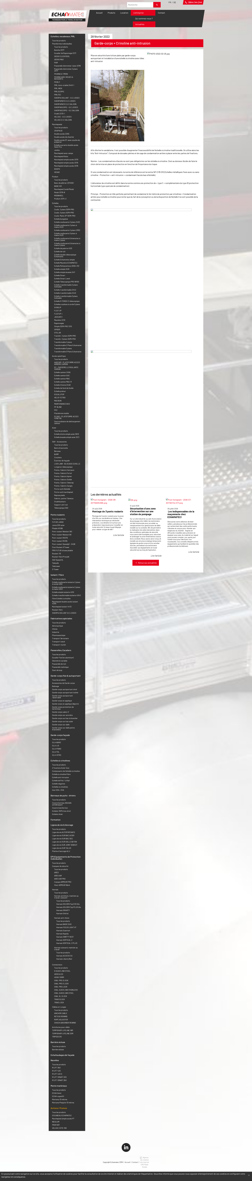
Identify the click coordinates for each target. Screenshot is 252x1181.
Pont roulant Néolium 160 (62, 531)
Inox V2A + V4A (58, 790)
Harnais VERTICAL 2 (64, 940)
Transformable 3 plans (63, 348)
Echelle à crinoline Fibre (61, 774)
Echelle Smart (59, 275)
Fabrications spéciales (61, 618)
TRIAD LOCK (59, 1002)
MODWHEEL (59, 195)
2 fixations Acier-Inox (60, 768)
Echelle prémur (60, 391)
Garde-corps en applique (62, 701)
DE (174, 2)
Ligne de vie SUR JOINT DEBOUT (64, 845)
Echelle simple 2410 (61, 269)
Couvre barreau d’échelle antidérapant (61, 804)
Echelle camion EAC (62, 375)
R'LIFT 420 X (57, 1074)
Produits (111, 12)
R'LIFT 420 (56, 1071)
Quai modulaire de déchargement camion (67, 422)
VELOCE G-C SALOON (63, 120)
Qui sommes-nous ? (144, 18)
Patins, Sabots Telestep (64, 482)
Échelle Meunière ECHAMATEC (65, 263)
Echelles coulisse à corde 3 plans (67, 304)
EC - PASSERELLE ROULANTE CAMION (66, 368)
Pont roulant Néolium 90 (61, 534)
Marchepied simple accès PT (63, 1118)
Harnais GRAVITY (63, 910)
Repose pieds (59, 495)
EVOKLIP (57, 307)
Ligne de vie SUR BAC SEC (62, 838)
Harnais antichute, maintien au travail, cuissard (66, 897)
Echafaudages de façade (62, 1055)
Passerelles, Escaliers (61, 650)
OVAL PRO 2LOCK (61, 980)
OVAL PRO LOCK (60, 987)
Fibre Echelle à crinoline (61, 598)
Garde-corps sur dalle (60, 724)
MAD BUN (57, 401)
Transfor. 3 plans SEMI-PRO (65, 339)
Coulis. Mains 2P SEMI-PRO (64, 216)
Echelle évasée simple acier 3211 (66, 437)
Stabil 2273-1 (59, 113)
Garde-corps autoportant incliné (65, 692)
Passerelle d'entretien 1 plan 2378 (67, 66)
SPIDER (57, 329)
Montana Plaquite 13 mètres (63, 1102)
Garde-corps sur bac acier (62, 721)
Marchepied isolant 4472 (62, 606)
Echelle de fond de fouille (63, 388)
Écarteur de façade (62, 460)
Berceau (57, 451)
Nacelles (55, 1060)
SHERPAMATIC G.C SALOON (65, 104)
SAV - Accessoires (59, 442)
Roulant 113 (56, 553)
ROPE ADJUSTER (61, 1019)
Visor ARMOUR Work (62, 885)
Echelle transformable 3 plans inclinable (66, 297)
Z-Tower (55, 569)
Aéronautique (57, 626)
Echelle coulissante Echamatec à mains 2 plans (67, 239)
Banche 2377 (59, 50)
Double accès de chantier (64, 137)
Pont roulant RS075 (60, 538)
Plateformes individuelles (62, 44)
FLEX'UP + (58, 314)
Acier (54, 428)
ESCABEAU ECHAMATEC (62, 1115)
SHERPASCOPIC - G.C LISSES (66, 107)
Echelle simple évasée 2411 (64, 272)
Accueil (99, 12)
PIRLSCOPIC (59, 91)
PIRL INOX (58, 88)
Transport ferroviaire (60, 638)
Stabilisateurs (60, 501)
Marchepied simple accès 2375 (66, 163)
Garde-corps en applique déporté (65, 704)
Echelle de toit (59, 251)
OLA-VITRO (56, 755)
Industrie (55, 632)
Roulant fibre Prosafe (60, 557)
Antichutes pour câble (61, 1027)
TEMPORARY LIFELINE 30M (62, 1033)
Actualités (139, 24)
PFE (55, 410)
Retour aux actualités (147, 562)
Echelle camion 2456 (62, 372)
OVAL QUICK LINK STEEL (64, 993)
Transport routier (59, 645)
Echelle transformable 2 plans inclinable (66, 286)
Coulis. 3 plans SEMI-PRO (64, 212)
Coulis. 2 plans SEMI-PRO (64, 209)
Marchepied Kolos (61, 156)
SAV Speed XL (57, 560)
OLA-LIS (55, 745)
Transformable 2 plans (63, 342)
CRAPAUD (58, 131)
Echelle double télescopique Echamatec (65, 255)
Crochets (58, 457)
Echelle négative (58, 784)
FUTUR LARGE (58, 522)
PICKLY (57, 82)
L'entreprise (138, 12)
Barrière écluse (58, 1042)
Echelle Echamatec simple (64, 259)
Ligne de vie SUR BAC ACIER (63, 835)
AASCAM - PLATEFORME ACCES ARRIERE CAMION (67, 363)
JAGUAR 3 (58, 317)
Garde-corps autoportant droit (64, 689)
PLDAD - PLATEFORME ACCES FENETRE (66, 417)
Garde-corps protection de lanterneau (63, 708)
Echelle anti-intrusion (60, 777)
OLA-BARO (56, 742)
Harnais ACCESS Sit (64, 956)
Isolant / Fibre (57, 575)
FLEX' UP (58, 310)
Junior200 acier (58, 525)
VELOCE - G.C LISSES (63, 117)
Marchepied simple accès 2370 (66, 159)
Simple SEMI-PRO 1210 (63, 326)
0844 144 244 (195, 2)
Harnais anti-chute (61, 918)
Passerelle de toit (59, 664)
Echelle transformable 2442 (65, 290)
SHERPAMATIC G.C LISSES (64, 101)
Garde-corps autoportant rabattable (62, 697)
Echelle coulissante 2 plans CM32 (67, 230)
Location (124, 12)
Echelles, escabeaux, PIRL (63, 36)
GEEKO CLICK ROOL (62, 56)
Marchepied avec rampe (63, 153)
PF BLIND (58, 407)
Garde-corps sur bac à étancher (65, 718)
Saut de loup (57, 670)
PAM (56, 62)
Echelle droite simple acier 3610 (66, 434)
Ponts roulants (58, 514)
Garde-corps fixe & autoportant (66, 675)
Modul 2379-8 (59, 192)
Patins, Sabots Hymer (63, 476)
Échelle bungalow (61, 219)
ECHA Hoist (56, 1093)
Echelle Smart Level (62, 278)
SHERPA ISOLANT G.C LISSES (64, 613)
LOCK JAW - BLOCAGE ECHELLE (67, 464)
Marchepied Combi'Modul (64, 189)
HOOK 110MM (59, 977)
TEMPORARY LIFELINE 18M (62, 1030)
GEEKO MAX (59, 59)
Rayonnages (59, 323)
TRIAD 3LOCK (59, 999)
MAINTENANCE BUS (62, 404)
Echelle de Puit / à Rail (61, 780)
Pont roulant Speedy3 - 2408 (63, 544)
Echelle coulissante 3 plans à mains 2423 (65, 234)
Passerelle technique (60, 667)
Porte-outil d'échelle (62, 489)
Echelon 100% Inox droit (61, 811)
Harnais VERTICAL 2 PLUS (66, 943)
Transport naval (58, 641)
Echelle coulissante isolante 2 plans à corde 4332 (66, 583)
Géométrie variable (59, 661)
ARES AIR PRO (59, 879)
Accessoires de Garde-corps (63, 683)
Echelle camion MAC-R (63, 382)
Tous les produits (59, 40)
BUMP (56, 454)
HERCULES (58, 974)
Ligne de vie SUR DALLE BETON (64, 842)
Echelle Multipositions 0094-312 (66, 266)
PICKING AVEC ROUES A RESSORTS (63, 78)
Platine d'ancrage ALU (61, 851)
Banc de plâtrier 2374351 (64, 183)
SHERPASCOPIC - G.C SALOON (66, 110)
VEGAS (57, 172)
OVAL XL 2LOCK (60, 996)
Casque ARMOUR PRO (62, 882)
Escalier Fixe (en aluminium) (63, 657)
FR (170, 2)
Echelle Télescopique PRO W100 (66, 282)
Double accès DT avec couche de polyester (67, 141)
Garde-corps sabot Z (60, 712)
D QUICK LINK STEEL (62, 971)
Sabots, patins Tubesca (63, 498)
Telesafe (55, 563)
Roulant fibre (57, 610)
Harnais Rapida (62, 934)
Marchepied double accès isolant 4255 (65, 602)
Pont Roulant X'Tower (60, 547)
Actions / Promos (59, 1108)
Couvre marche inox (60, 808)
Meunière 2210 (59, 320)
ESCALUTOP (59, 394)
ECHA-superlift (58, 1096)
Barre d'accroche (61, 448)
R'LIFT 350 (56, 1067)
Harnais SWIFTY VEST (65, 937)
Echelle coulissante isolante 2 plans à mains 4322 (66, 588)
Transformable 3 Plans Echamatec (67, 351)
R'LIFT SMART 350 (59, 1080)
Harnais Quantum (63, 930)
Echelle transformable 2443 (65, 293)
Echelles (55, 203)
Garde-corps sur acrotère (62, 715)
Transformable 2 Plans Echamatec (68, 345)
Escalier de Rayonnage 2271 (65, 53)
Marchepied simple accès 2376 (66, 166)
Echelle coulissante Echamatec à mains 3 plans (67, 244)
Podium (55, 176)
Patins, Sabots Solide (63, 479)
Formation (56, 819)
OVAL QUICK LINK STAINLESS (66, 990)
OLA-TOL (55, 752)
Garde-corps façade (60, 735)
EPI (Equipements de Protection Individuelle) (66, 857)
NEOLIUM (55, 1122)
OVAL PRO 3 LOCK (61, 983)
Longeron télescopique (63, 467)
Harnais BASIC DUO (64, 924)
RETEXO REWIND (60, 1016)
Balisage (55, 686)
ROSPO (57, 169)
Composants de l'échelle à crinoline (66, 771)
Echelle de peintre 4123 (63, 248)
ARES (56, 872)
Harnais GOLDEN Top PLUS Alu (68, 907)
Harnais (55, 889)
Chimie (54, 629)
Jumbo (57, 150)
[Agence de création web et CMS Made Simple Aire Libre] (144, 1162)
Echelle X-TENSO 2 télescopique (67, 301)
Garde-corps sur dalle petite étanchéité (63, 729)
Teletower (56, 566)
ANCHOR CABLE (60, 1013)
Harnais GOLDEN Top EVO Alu (68, 904)
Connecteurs (57, 965)
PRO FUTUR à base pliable (62, 550)
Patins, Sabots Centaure (64, 470)
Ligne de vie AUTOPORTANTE (63, 832)
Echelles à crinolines (60, 760)
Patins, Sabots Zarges (63, 486)
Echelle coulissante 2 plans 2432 (67, 222)
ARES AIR (58, 875)
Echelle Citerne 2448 (62, 385)
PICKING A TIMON (61, 74)
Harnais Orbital (62, 913)
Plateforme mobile (61, 413)
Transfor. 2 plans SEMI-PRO (65, 336)
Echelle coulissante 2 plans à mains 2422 (65, 226)
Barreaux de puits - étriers (63, 795)
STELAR (57, 332)
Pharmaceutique (58, 635)
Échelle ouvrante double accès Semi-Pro (66, 146)
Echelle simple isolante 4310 (63, 592)
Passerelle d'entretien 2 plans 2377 (66, 70)
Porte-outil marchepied (63, 492)
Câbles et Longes (59, 1007)
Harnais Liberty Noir (64, 959)
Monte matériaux (59, 1085)
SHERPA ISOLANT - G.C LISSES (67, 98)
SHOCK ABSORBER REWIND (65, 1023)
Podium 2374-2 (60, 199)
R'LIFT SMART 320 (59, 1077)
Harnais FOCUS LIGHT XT (66, 927)
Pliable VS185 (57, 528)
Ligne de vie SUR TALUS (61, 848)
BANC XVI (58, 186)
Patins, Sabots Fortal (63, 473)
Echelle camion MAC (62, 378)
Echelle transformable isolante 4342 (66, 595)
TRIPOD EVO (57, 1036)
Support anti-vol (61, 505)
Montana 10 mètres (59, 1099)
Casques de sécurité (60, 866)
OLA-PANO (56, 749)
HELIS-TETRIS (59, 397)
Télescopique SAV (61, 508)
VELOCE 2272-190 (59, 1128)
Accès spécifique (59, 356)
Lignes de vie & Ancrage (62, 825)
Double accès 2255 (61, 134)
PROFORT (56, 1125)
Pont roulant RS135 (59, 541)
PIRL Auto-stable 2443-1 (64, 85)
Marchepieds (57, 124)
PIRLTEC (57, 95)
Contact (161, 12)
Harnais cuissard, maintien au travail (66, 948)
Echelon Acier (57, 814)
